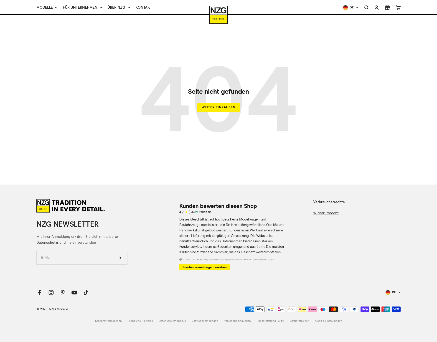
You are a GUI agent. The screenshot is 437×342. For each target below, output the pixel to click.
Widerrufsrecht (326, 213)
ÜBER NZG (116, 7)
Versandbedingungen (237, 321)
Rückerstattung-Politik (270, 321)
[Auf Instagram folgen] (51, 292)
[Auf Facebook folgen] (39, 292)
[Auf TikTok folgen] (86, 292)
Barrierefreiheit (299, 321)
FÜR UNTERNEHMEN (80, 7)
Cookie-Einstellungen (328, 321)
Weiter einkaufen (218, 107)
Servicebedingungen (205, 321)
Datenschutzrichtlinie (53, 242)
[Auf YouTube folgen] (74, 292)
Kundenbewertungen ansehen (205, 267)
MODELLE (44, 7)
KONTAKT (143, 7)
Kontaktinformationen (108, 321)
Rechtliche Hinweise (140, 321)
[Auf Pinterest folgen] (63, 292)
